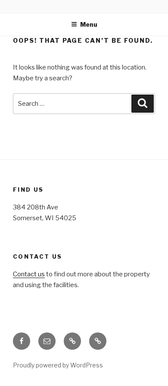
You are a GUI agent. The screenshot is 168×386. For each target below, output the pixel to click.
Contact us (29, 274)
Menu (88, 24)
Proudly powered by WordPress (58, 365)
